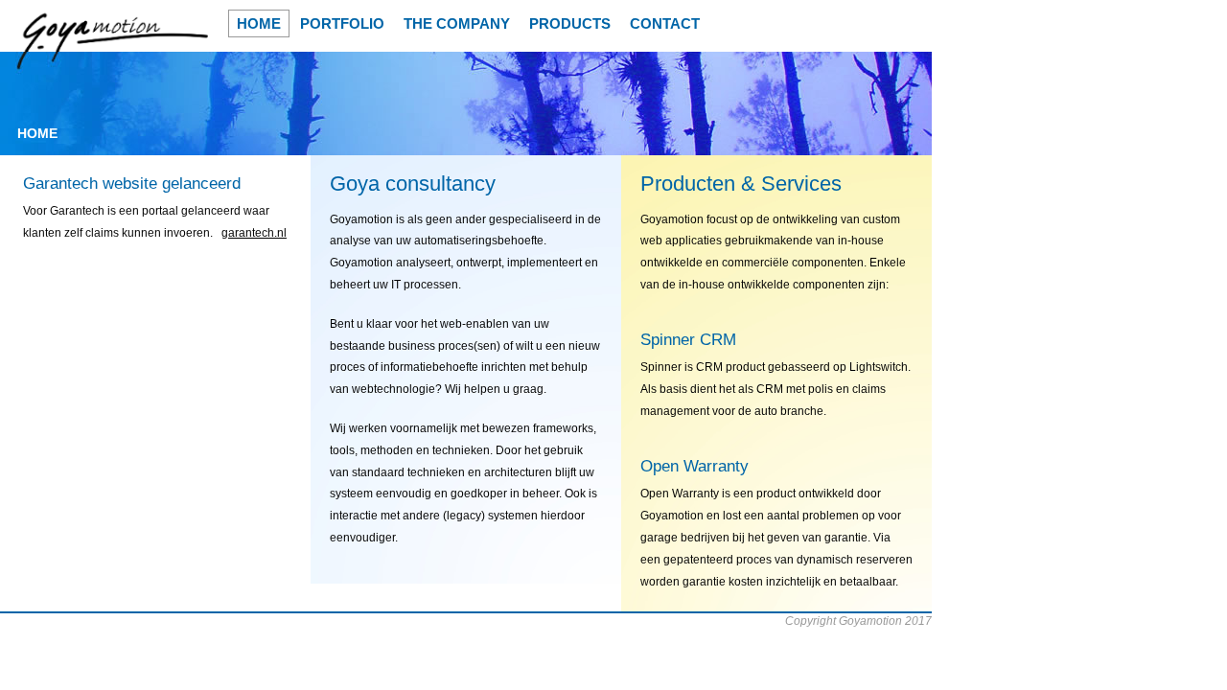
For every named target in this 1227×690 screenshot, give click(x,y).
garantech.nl (254, 233)
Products (570, 23)
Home (259, 23)
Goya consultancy (413, 184)
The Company (457, 23)
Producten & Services (741, 184)
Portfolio (342, 23)
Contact (665, 23)
